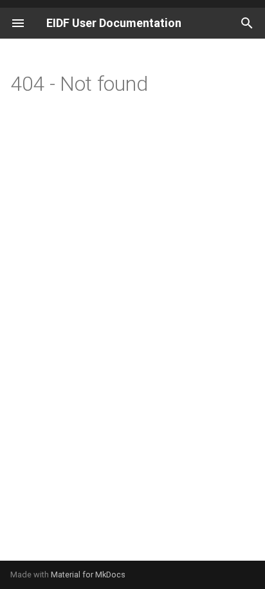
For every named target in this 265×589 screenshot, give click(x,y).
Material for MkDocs (88, 574)
